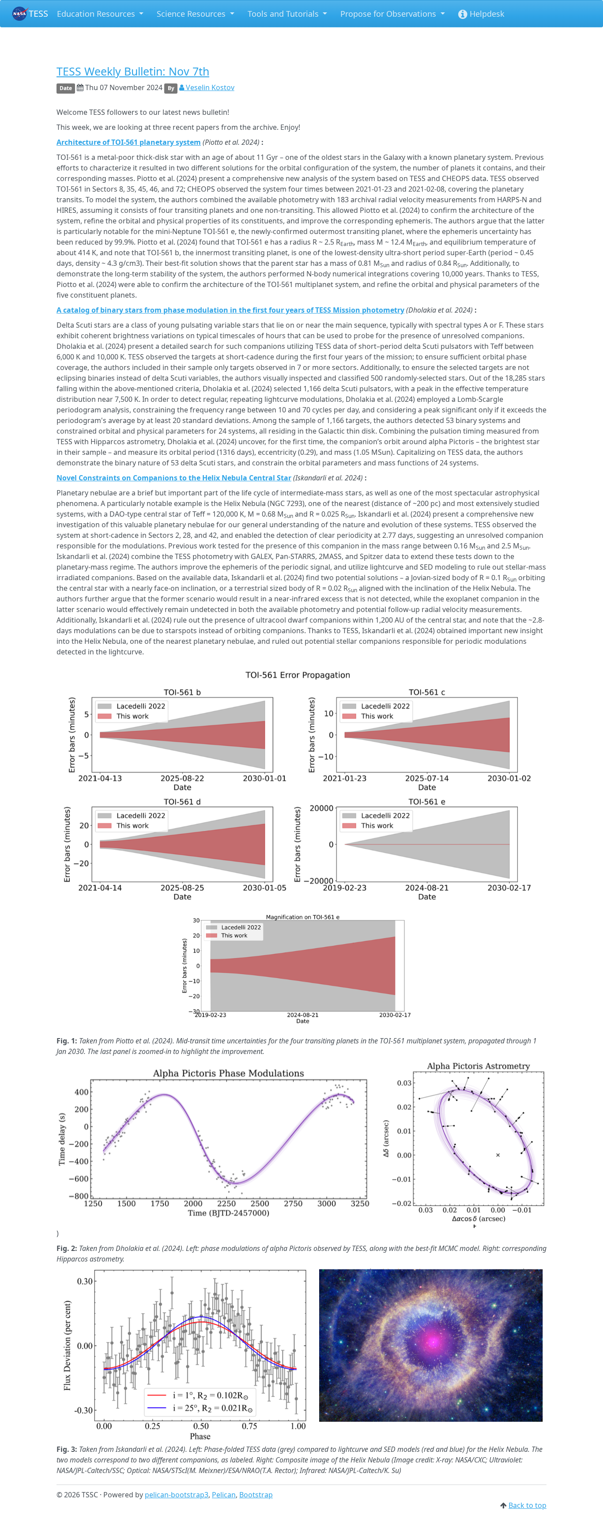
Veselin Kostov (209, 87)
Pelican (224, 1495)
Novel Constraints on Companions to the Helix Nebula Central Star (174, 478)
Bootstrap (256, 1495)
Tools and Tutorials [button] (284, 13)
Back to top (527, 1505)
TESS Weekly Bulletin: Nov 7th (133, 71)
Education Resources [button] (97, 13)
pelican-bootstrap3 (176, 1495)
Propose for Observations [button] (389, 13)
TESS (38, 13)
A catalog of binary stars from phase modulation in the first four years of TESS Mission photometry (230, 310)
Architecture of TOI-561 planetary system (129, 142)
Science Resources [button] (192, 13)
